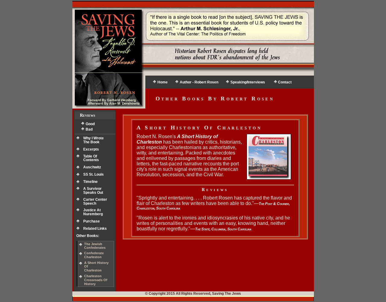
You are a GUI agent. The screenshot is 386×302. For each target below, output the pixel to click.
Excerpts (91, 149)
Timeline (90, 182)
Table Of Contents (91, 158)
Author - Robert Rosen (199, 82)
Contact (285, 82)
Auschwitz (92, 167)
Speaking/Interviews (247, 82)
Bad (89, 129)
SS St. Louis (93, 174)
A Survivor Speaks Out (93, 191)
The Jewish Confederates (95, 245)
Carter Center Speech (95, 201)
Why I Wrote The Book (93, 140)
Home (162, 82)
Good (90, 124)
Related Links (95, 228)
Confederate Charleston (94, 255)
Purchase (91, 221)
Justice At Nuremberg (93, 212)
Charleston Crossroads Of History (95, 280)
